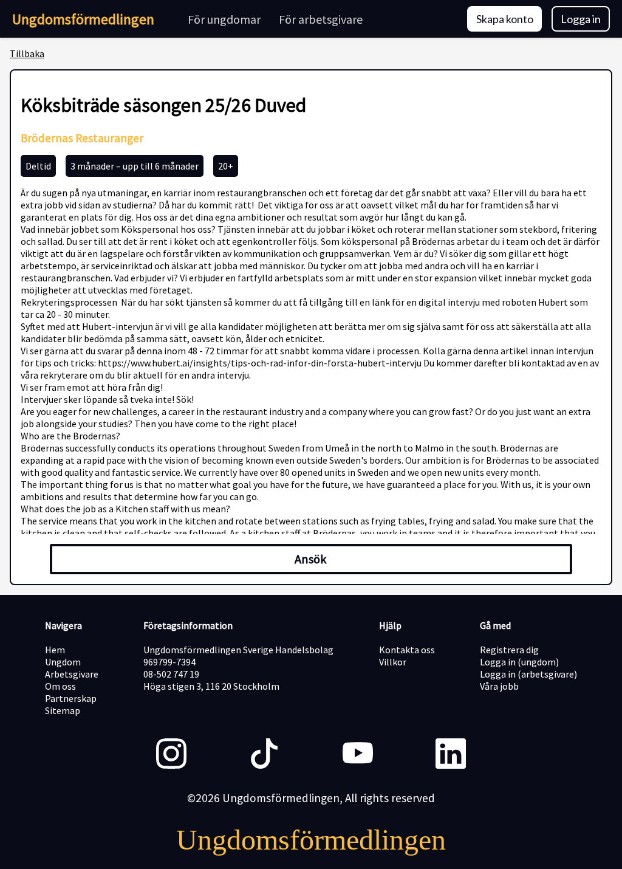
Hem (55, 650)
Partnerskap (71, 698)
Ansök (311, 559)
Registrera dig (509, 650)
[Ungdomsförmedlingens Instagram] (171, 754)
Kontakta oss (407, 650)
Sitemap (62, 710)
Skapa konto (504, 19)
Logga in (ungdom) (519, 662)
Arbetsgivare (71, 674)
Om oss (60, 686)
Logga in (581, 19)
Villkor (392, 662)
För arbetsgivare (321, 19)
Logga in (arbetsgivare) (528, 674)
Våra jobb (499, 686)
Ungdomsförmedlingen (83, 19)
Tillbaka (27, 53)
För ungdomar (224, 19)
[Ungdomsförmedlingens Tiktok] (264, 754)
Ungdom (63, 662)
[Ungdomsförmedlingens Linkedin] (451, 754)
